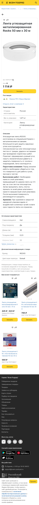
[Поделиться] (7, 20)
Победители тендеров (9, 381)
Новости (4, 423)
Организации (6, 399)
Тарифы (4, 411)
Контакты (5, 432)
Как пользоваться (8, 414)
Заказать (19, 91)
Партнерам (6, 429)
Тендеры (5, 387)
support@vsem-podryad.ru (14, 469)
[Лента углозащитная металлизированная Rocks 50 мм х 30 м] (19, 51)
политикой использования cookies (14, 496)
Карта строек (6, 393)
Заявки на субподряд (9, 390)
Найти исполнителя (8, 408)
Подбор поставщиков (9, 396)
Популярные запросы (9, 420)
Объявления (6, 402)
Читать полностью (8, 244)
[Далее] (34, 51)
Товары (4, 405)
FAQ (3, 417)
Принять (33, 481)
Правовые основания (9, 426)
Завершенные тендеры (10, 384)
